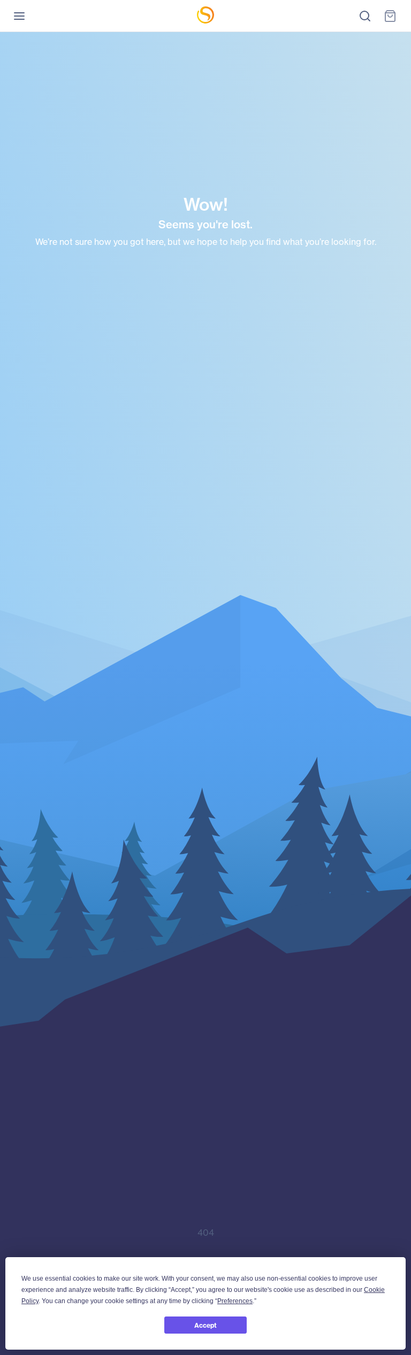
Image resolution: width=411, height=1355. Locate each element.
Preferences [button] (235, 1301)
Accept (205, 1325)
